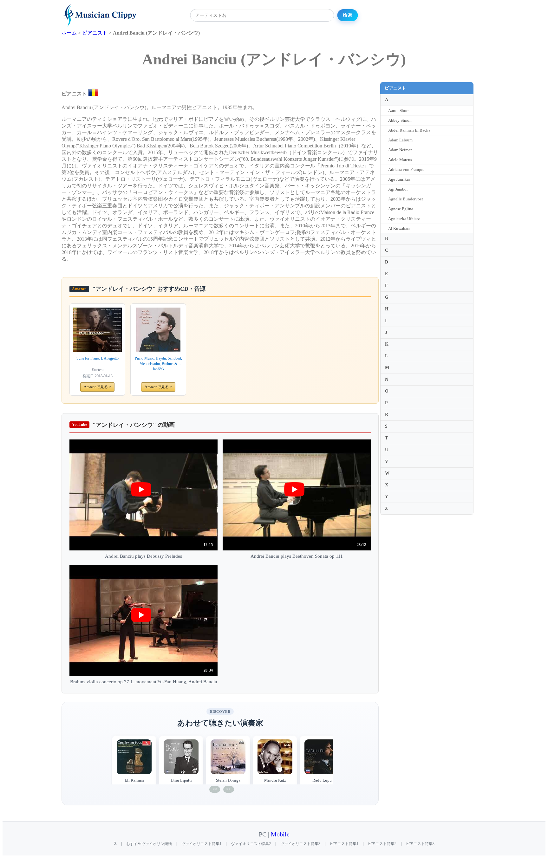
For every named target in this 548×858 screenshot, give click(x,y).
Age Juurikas (399, 179)
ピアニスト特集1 (344, 844)
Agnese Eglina (400, 208)
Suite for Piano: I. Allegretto (97, 358)
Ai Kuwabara (399, 228)
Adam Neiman (400, 149)
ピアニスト (395, 88)
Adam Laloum (400, 140)
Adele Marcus (400, 159)
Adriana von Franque (406, 169)
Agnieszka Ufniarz (404, 218)
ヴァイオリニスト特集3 (300, 844)
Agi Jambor (398, 189)
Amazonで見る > (97, 387)
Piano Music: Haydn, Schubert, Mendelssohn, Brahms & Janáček (158, 363)
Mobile (280, 834)
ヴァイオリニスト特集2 (251, 844)
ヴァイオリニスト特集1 (201, 844)
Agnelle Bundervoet (405, 199)
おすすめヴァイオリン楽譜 (149, 844)
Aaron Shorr (398, 110)
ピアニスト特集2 (382, 844)
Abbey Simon (400, 120)
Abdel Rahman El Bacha (409, 130)
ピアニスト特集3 (420, 844)
